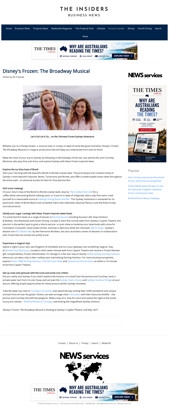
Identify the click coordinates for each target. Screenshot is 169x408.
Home (9, 28)
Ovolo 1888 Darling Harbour (26, 261)
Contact (62, 343)
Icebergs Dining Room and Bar (54, 199)
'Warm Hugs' (97, 227)
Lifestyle (101, 28)
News (85, 36)
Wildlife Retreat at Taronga (38, 301)
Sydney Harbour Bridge (99, 279)
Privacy (84, 343)
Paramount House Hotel (80, 261)
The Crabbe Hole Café (81, 191)
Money (131, 28)
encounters (74, 294)
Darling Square (60, 216)
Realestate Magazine (61, 28)
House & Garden (116, 28)
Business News (22, 28)
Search (158, 28)
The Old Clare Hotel (52, 261)
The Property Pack (84, 28)
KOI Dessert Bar (24, 231)
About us (73, 343)
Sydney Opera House (71, 279)
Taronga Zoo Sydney (41, 290)
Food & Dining (145, 28)
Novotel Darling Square (17, 250)
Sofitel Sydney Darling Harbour (103, 253)
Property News (40, 28)
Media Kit (106, 343)
